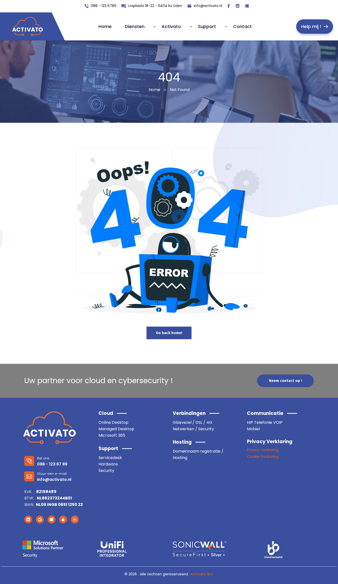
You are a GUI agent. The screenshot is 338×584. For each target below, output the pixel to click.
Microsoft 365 (111, 435)
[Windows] (51, 519)
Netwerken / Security (193, 429)
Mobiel (253, 429)
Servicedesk (110, 458)
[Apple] (63, 519)
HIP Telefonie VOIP (265, 422)
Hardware (108, 464)
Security (106, 470)
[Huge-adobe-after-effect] (75, 519)
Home (154, 89)
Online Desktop (113, 422)
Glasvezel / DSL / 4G (192, 422)
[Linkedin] (28, 519)
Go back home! (169, 333)
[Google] (40, 519)
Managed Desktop (116, 429)
